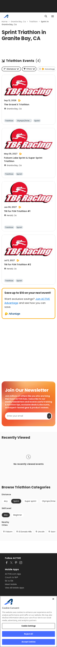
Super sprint (30, 501)
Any (6, 501)
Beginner (17, 515)
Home (4, 21)
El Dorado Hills (25, 531)
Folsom (9, 531)
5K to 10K (9, 580)
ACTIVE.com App (13, 574)
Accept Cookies (28, 642)
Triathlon (33, 21)
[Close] (53, 599)
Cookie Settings (28, 626)
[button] (29, 69)
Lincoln (41, 531)
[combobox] (11, 69)
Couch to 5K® (11, 577)
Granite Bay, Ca (18, 21)
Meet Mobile (11, 584)
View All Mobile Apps (14, 587)
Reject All (28, 634)
